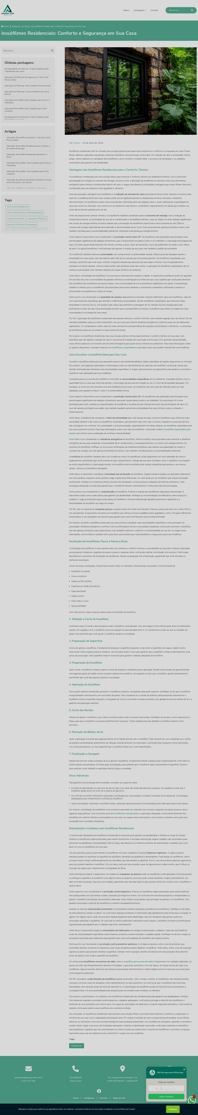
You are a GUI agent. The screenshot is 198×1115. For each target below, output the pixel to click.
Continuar (173, 1109)
